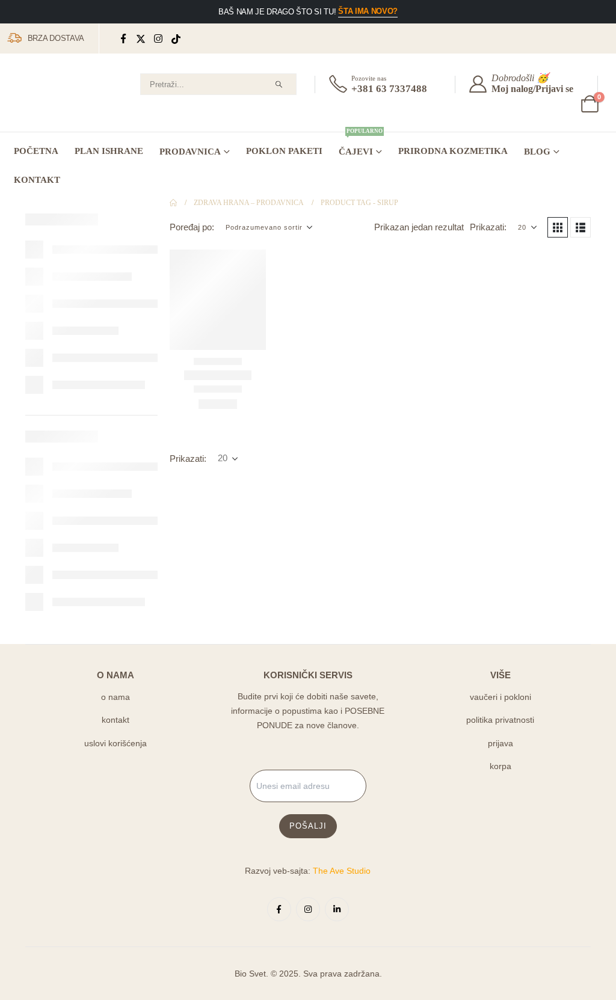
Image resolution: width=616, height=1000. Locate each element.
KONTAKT (37, 180)
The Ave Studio (342, 871)
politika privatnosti (500, 720)
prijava (500, 743)
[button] (557, 227)
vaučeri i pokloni (500, 697)
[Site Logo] (51, 96)
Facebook (279, 909)
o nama (115, 697)
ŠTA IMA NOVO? (368, 11)
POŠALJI (308, 825)
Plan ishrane (109, 151)
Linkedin (337, 909)
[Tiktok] (175, 38)
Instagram (308, 909)
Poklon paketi (284, 151)
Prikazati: (488, 227)
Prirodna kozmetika (453, 151)
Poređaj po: (192, 227)
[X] (141, 38)
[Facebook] (123, 38)
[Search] (278, 84)
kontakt (115, 720)
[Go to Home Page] (173, 203)
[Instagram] (158, 38)
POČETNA (36, 151)
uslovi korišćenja (115, 743)
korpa (500, 766)
